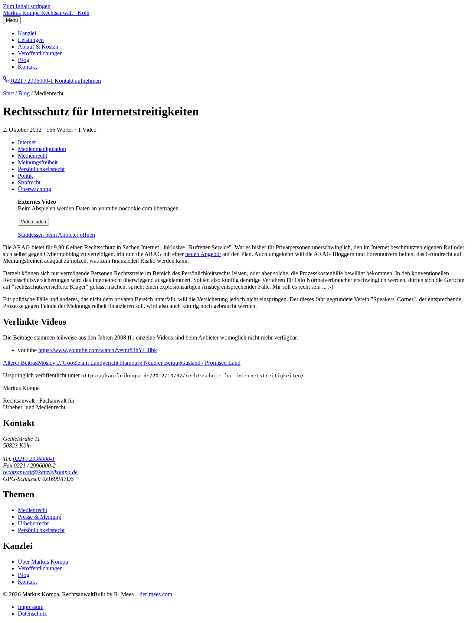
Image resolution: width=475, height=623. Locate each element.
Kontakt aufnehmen (78, 81)
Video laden (33, 221)
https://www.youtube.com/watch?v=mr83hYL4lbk (97, 350)
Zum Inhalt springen (26, 6)
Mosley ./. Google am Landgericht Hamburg (73, 363)
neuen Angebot (203, 254)
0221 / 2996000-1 (34, 459)
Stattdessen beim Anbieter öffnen (56, 235)
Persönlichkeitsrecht (41, 169)
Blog (23, 60)
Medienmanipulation (42, 149)
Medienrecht (32, 156)
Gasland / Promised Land (192, 363)
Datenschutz (32, 613)
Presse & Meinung (39, 517)
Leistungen (31, 40)
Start (8, 93)
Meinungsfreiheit (38, 162)
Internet (27, 142)
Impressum (30, 607)
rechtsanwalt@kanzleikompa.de (40, 472)
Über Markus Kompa (43, 561)
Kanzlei (27, 33)
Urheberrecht (33, 523)
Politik (25, 176)
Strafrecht (29, 182)
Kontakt (27, 66)
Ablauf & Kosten (38, 46)
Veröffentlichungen (40, 53)
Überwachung (34, 189)
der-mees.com (156, 594)
